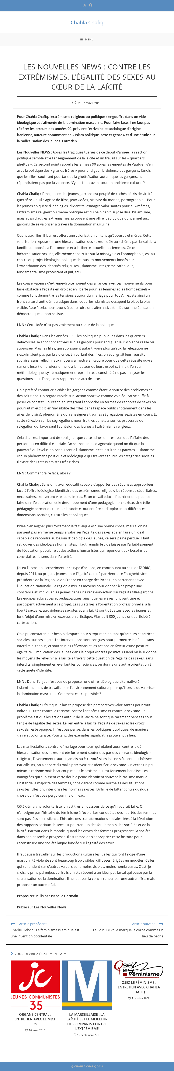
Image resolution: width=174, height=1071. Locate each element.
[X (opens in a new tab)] (85, 5)
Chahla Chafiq (87, 22)
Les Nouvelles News (50, 907)
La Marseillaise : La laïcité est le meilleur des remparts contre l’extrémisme (86, 1021)
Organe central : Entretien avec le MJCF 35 (35, 1019)
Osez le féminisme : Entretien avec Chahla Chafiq (139, 987)
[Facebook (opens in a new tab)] (90, 5)
